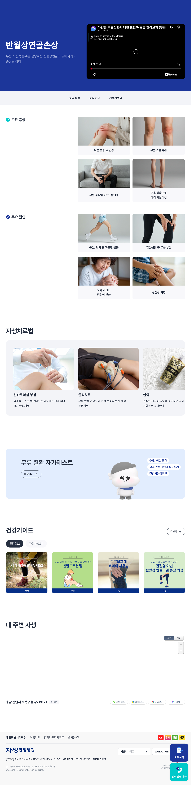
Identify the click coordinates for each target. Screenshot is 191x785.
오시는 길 (73, 737)
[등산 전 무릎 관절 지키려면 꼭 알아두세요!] (26, 572)
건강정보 (15, 543)
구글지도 (158, 702)
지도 (169, 638)
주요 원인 (94, 98)
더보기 (173, 531)
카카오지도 (139, 702)
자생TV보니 (36, 543)
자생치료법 (115, 98)
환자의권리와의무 (54, 737)
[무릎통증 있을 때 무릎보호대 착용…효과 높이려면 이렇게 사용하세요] (118, 572)
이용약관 (35, 737)
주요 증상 (74, 98)
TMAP (177, 702)
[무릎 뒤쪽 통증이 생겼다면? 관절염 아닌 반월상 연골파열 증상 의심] (164, 572)
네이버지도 (120, 702)
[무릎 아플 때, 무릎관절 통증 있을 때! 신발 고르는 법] (72, 572)
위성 (179, 638)
